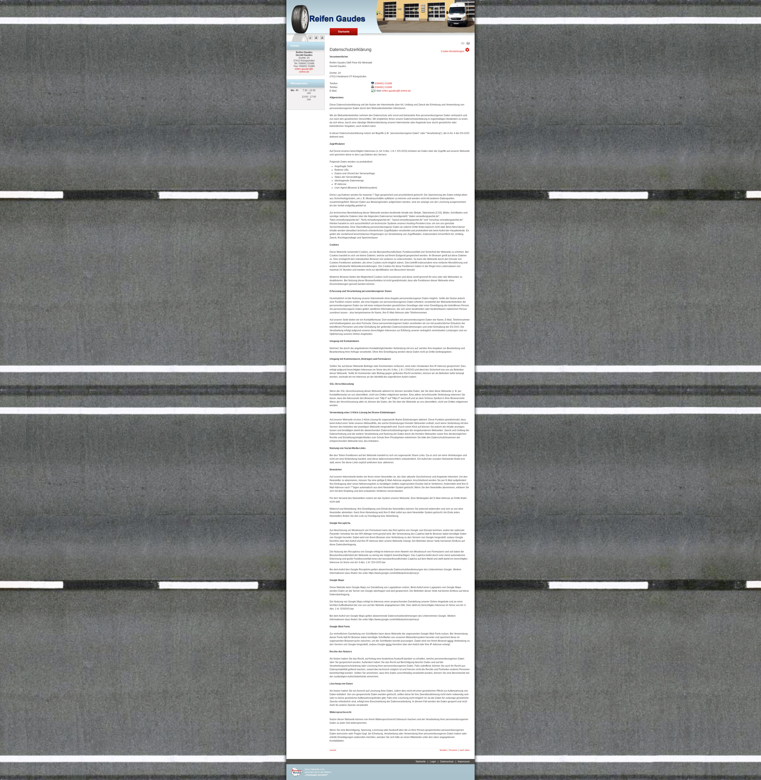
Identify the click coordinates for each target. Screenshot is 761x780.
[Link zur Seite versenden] (462, 44)
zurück (333, 750)
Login (433, 761)
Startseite (343, 31)
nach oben (465, 750)
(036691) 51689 (383, 87)
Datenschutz (447, 761)
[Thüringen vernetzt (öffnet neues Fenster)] (311, 776)
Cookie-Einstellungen (455, 50)
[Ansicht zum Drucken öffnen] (468, 44)
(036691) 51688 (383, 83)
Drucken (453, 750)
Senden (443, 750)
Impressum (464, 761)
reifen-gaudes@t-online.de (304, 70)
